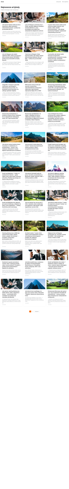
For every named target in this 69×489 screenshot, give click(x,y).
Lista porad (58, 1)
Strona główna (65, 1)
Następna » (37, 311)
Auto (2, 1)
